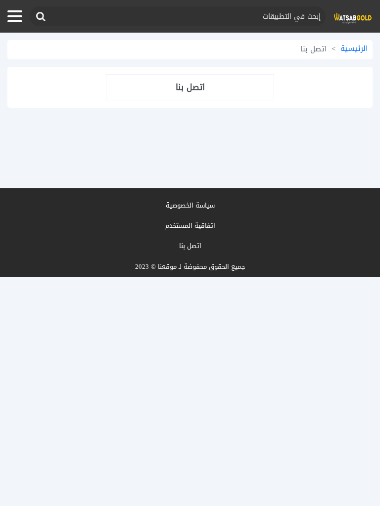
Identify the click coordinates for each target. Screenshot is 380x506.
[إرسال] (40, 16)
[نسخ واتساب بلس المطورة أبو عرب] (353, 16)
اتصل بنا (190, 246)
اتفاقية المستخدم (190, 225)
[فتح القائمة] (15, 16)
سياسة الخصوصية (190, 205)
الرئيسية (354, 48)
